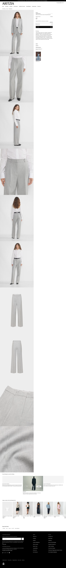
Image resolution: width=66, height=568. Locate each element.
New (3, 6)
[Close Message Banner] (64, 0)
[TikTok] (2, 552)
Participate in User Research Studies (7, 550)
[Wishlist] (61, 2)
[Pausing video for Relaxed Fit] (42, 490)
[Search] (57, 3)
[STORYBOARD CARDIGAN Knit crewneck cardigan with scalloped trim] (28, 508)
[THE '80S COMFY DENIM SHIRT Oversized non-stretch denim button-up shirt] (48, 508)
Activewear (16, 6)
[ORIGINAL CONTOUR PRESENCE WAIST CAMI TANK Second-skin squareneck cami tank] (7, 508)
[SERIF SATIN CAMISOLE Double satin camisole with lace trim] (59, 508)
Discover (39, 6)
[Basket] (59, 2)
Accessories (34, 6)
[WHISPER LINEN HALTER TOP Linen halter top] (38, 508)
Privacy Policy (4, 544)
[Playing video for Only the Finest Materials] (21, 482)
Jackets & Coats (22, 6)
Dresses (10, 6)
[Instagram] (5, 552)
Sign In (63, 2)
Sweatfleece (28, 6)
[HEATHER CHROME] (36, 18)
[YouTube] (9, 552)
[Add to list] (52, 27)
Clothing (6, 6)
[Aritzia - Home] (8, 3)
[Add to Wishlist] (11, 515)
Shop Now (43, 0)
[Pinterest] (7, 552)
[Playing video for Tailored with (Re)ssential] (62, 482)
